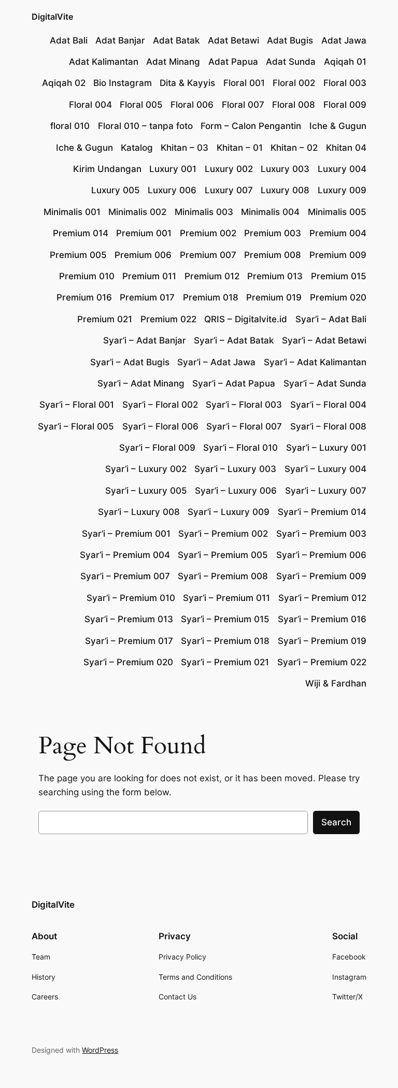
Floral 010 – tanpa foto (145, 126)
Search (336, 822)
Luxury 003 (285, 169)
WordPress (100, 1050)
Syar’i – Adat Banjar (144, 340)
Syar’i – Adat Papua (233, 383)
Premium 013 (275, 276)
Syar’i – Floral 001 (76, 404)
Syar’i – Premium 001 (126, 533)
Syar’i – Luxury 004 (325, 469)
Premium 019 (274, 297)
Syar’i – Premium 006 (321, 555)
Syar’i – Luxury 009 (228, 512)
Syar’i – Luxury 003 (235, 469)
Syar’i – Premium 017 (129, 641)
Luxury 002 (229, 169)
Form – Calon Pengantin (251, 126)
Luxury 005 (115, 190)
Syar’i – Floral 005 (76, 426)
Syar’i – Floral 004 (328, 404)
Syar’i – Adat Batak (234, 340)
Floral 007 (243, 104)
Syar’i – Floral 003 (244, 404)
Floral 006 (192, 104)
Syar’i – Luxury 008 (139, 512)
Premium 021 (104, 319)
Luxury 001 (172, 169)
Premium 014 (80, 233)
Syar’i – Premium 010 (131, 598)
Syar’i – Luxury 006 (236, 490)
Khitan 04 (346, 147)
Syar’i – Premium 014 (322, 512)
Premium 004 (337, 233)
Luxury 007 (229, 190)
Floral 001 (244, 83)
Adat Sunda (291, 61)
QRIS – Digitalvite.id (245, 319)
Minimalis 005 (337, 212)
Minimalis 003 (204, 212)
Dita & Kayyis (187, 83)
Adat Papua (233, 61)
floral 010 (70, 126)
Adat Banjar (120, 40)
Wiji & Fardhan (335, 683)
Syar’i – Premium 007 (125, 576)
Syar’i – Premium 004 (125, 555)
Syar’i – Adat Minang (140, 383)
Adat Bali (69, 40)
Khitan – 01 (240, 147)
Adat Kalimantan (103, 61)
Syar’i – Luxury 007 (325, 490)
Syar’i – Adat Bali (330, 319)
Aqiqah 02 (64, 83)
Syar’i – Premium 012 (322, 598)
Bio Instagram (122, 83)
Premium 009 (337, 255)
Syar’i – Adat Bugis (129, 362)
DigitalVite (52, 16)
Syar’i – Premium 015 (225, 619)
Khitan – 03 (184, 147)
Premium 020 (338, 297)
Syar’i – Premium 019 (322, 641)
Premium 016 (84, 297)
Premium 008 (272, 255)
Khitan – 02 (294, 147)
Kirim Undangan (107, 169)
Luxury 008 (285, 190)
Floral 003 (344, 83)
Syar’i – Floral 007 (244, 426)
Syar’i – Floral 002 (160, 404)
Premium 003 (272, 233)
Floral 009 (344, 104)
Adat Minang (173, 61)
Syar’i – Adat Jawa (216, 362)
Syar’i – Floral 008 (328, 426)
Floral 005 (141, 104)
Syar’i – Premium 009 (321, 576)
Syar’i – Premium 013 (128, 619)
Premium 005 (78, 255)
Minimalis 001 (72, 212)
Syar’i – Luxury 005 (146, 490)
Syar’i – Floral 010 (240, 447)
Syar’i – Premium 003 (321, 533)
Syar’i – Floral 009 (157, 447)
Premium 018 (210, 297)
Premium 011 (149, 276)
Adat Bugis (290, 40)
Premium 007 (208, 255)
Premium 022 (168, 319)
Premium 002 (208, 233)
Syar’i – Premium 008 (223, 576)
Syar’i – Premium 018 (225, 641)
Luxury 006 (172, 190)
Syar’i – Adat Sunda (324, 383)
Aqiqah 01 (345, 61)
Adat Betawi (233, 40)
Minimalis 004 (270, 212)
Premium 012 (211, 276)
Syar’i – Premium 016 (322, 619)
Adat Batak (176, 40)
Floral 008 (293, 104)
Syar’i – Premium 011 (226, 598)
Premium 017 (147, 297)
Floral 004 (90, 104)
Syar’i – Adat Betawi (324, 340)
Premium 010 (87, 276)
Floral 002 (294, 83)
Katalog (137, 147)
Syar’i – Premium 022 (321, 662)
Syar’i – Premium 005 (223, 555)
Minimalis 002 (137, 212)
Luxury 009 (342, 190)
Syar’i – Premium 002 (223, 533)
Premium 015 (338, 276)
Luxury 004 (342, 169)
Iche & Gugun (337, 126)
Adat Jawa (343, 40)
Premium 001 (144, 233)
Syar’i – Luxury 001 (326, 447)
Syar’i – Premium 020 (128, 662)
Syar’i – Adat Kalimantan (315, 362)
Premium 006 (143, 255)
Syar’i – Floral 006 (160, 426)
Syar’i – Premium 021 (225, 662)
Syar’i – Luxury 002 (146, 469)
